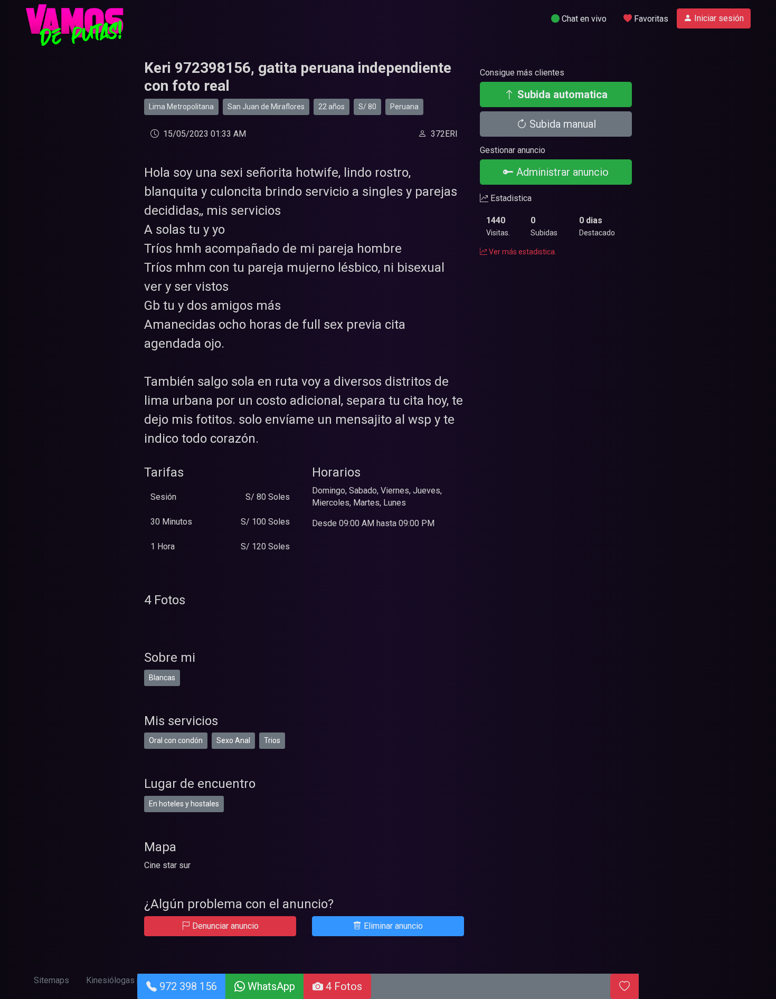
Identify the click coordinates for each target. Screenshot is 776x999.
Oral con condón (176, 740)
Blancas (162, 677)
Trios (272, 740)
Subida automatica (561, 94)
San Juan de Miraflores (266, 106)
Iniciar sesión (718, 18)
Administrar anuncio (561, 172)
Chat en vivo (583, 19)
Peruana (404, 106)
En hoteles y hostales (184, 804)
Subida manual (561, 124)
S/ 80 (367, 106)
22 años (331, 106)
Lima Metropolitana (181, 106)
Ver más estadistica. (521, 252)
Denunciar (224, 926)
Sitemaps (51, 980)
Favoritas (650, 19)
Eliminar (392, 926)
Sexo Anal (233, 740)
